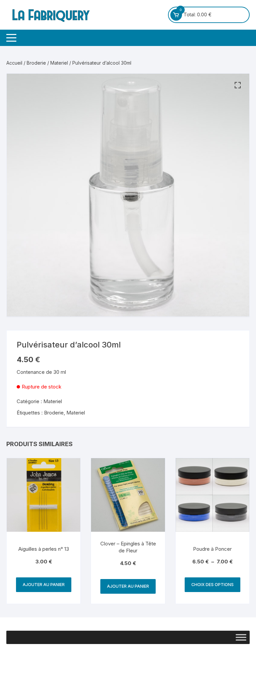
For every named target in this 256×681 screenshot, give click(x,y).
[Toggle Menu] (241, 637)
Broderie (36, 63)
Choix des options (212, 584)
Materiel (59, 63)
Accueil (14, 63)
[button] (238, 85)
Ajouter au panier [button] (44, 584)
